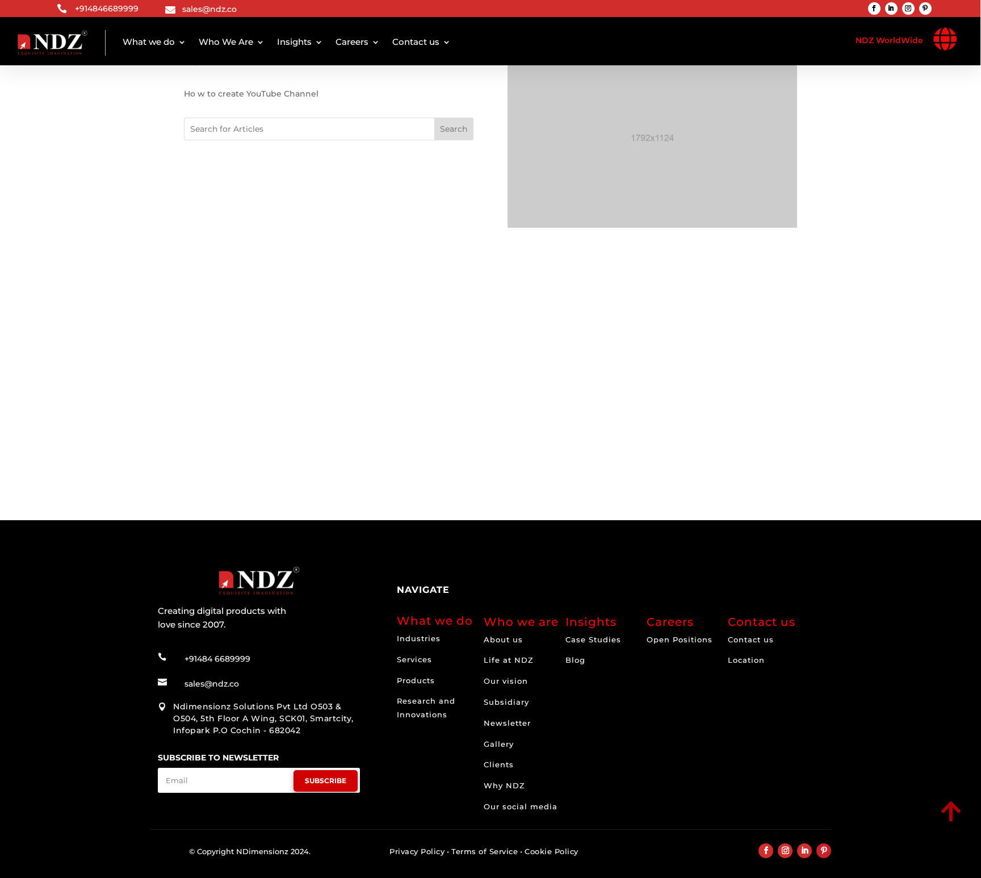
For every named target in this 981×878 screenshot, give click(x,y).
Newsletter (507, 723)
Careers (352, 41)
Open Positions (679, 639)
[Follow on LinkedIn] (891, 8)
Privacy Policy (417, 851)
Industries (419, 638)
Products (416, 680)
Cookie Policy (551, 851)
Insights (294, 41)
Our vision (506, 680)
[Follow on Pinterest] (925, 8)
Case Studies (593, 639)
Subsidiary (506, 701)
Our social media (520, 806)
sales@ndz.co (209, 9)
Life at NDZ (509, 659)
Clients (499, 764)
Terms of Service (484, 851)
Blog (575, 659)
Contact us (415, 41)
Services (414, 659)
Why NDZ (504, 785)
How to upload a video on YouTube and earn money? (331, 393)
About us (503, 639)
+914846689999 (107, 8)
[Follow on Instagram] (908, 8)
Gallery (499, 744)
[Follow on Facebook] (874, 8)
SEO (237, 404)
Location (746, 659)
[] (872, 822)
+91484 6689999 (217, 659)
